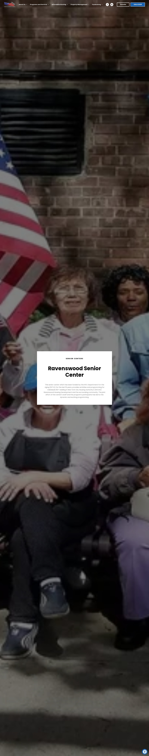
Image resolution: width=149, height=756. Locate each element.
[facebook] (107, 4)
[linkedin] (111, 4)
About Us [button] (22, 4)
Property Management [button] (79, 4)
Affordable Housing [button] (59, 4)
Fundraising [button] (96, 4)
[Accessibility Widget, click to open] (144, 751)
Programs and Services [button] (38, 4)
